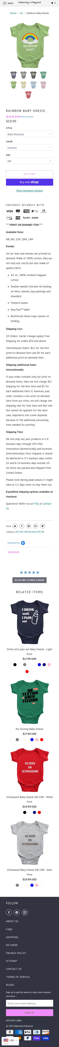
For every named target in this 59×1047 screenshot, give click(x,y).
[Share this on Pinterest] (28, 526)
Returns (12, 945)
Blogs (10, 984)
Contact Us (14, 968)
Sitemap (11, 960)
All (21, 13)
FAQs (9, 929)
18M (21, 531)
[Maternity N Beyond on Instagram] (25, 912)
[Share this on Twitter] (14, 526)
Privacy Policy (16, 953)
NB (43, 531)
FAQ (36, 503)
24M (26, 531)
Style (9, 128)
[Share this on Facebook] (21, 526)
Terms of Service (18, 976)
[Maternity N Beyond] (29, 3)
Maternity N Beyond (23, 1026)
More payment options (29, 190)
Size (8, 155)
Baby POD (36, 531)
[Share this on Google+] (35, 526)
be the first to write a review (29, 580)
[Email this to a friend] (42, 526)
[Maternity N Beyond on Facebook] (9, 912)
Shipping (12, 937)
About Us (12, 921)
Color (9, 141)
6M (29, 531)
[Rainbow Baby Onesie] (29, 45)
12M (17, 531)
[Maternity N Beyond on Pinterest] (17, 912)
